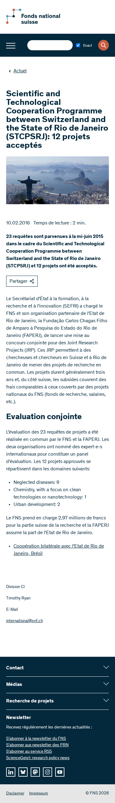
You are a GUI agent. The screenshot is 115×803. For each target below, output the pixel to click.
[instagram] (47, 772)
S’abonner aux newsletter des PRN (37, 745)
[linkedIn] (10, 772)
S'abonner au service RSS (29, 752)
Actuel (20, 71)
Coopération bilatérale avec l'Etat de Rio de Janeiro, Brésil (58, 550)
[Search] (103, 45)
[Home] (40, 22)
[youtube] (59, 772)
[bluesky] (23, 772)
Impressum (38, 794)
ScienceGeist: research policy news (38, 758)
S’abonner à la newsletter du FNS (36, 739)
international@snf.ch (24, 621)
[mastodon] (35, 772)
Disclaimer (15, 794)
